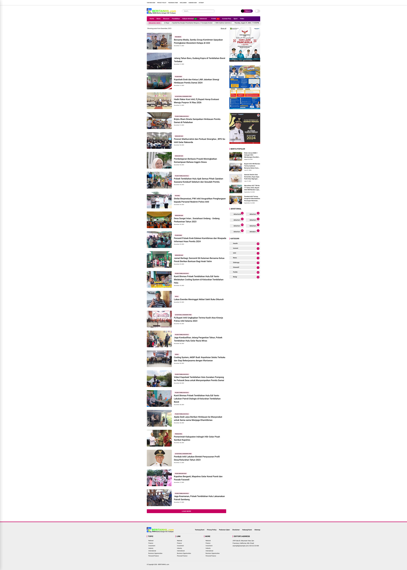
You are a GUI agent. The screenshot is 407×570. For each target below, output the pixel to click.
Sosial (177, 354)
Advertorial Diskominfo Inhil (254, 225)
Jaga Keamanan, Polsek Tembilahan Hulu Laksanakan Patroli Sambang (199, 498)
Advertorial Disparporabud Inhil (238, 231)
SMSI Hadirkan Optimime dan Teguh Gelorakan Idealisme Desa (203, 23)
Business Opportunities (155, 553)
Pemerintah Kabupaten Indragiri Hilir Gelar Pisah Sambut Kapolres (197, 438)
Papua (176, 296)
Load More (186, 511)
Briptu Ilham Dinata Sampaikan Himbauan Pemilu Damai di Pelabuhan (197, 121)
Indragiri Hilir (179, 136)
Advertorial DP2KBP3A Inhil (254, 214)
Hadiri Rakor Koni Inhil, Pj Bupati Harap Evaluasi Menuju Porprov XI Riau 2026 (196, 101)
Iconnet (245, 248)
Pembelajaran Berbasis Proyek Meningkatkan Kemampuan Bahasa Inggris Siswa (195, 160)
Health (246, 243)
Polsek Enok (178, 76)
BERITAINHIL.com (163, 564)
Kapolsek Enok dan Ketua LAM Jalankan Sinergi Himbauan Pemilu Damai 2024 (196, 81)
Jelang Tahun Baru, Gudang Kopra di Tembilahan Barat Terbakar (199, 60)
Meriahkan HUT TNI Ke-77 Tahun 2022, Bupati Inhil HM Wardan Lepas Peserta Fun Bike (252, 188)
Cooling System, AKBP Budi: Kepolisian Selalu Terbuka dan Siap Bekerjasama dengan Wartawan (199, 359)
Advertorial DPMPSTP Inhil (238, 219)
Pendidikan (176, 19)
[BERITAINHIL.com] (161, 14)
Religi (246, 277)
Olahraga (246, 262)
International (152, 551)
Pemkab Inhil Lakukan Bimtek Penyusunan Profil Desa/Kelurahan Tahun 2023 (197, 458)
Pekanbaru (178, 36)
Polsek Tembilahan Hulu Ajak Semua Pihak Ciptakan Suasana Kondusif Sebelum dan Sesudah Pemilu (198, 180)
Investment (151, 545)
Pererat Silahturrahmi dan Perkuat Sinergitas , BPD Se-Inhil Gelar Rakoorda (200, 140)
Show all (223, 28)
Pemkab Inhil (178, 433)
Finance (150, 543)
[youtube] (255, 2)
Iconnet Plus (226, 19)
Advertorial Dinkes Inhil (238, 225)
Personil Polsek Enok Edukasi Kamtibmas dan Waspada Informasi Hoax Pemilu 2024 (200, 240)
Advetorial (203, 19)
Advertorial (238, 214)
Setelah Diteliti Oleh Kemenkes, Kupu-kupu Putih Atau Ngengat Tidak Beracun (251, 177)
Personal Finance (153, 556)
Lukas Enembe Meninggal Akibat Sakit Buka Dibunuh (199, 299)
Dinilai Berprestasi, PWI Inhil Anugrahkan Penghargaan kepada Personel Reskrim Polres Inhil (200, 200)
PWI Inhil (177, 195)
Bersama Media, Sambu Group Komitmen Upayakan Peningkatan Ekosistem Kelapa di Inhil (198, 41)
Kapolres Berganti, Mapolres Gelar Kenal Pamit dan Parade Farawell (198, 478)
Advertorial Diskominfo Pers (183, 96)
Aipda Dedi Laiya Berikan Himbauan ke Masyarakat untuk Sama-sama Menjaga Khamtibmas (198, 418)
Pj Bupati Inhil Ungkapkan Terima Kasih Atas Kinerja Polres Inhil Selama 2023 (198, 319)
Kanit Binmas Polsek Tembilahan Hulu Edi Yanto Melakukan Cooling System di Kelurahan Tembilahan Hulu (198, 279)
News (159, 19)
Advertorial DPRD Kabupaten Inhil (254, 219)
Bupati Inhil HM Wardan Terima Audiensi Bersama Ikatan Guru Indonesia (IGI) (252, 166)
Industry (150, 548)
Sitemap (201, 2)
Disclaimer (183, 2)
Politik (215, 19)
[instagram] (252, 2)
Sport (235, 19)
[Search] (212, 11)
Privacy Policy (161, 2)
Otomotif (245, 267)
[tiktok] (259, 2)
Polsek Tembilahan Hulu (182, 116)
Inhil (245, 253)
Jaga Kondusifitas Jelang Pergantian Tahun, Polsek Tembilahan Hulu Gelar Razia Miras (198, 339)
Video (242, 19)
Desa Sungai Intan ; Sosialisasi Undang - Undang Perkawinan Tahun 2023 (197, 220)
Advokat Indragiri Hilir (254, 231)
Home (152, 19)
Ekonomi (166, 19)
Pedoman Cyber (173, 2)
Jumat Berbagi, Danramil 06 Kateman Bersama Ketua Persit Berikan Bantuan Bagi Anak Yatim (199, 260)
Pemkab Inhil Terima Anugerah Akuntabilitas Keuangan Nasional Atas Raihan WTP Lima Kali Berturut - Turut (252, 199)
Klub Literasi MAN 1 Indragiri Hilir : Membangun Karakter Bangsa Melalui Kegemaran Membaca (251, 155)
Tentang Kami (151, 2)
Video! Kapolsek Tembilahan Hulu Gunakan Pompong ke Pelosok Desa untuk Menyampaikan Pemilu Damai (199, 379)
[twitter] (249, 2)
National (150, 540)
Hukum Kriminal (189, 19)
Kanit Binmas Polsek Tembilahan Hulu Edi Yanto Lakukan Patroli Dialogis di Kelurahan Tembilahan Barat (197, 398)
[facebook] (246, 2)
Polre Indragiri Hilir (180, 473)
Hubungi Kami (193, 2)
